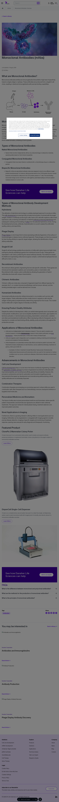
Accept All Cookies (34, 135)
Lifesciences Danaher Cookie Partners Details (17, 131)
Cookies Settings (23, 135)
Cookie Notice (41, 128)
